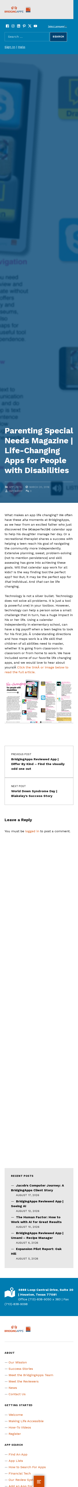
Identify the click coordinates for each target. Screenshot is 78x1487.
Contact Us (17, 1394)
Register (15, 1434)
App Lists (15, 487)
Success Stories (21, 1369)
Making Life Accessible (26, 1421)
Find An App (18, 1454)
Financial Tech (20, 1473)
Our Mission (18, 1362)
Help (21, 47)
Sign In (10, 47)
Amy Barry (15, 491)
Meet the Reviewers (24, 1381)
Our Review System (23, 1480)
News (13, 1388)
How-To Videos (20, 1427)
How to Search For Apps (27, 1467)
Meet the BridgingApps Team (31, 1375)
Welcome (16, 1415)
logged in (32, 831)
